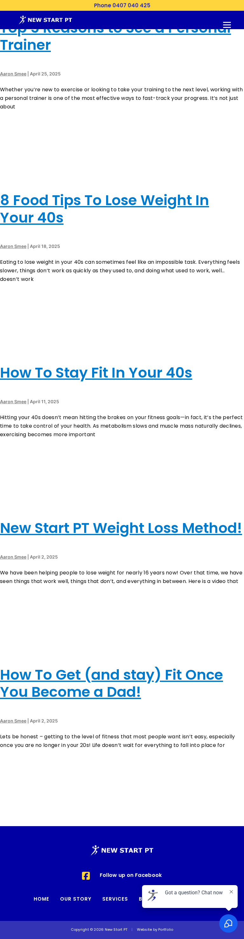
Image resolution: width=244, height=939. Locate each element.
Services (115, 899)
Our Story (76, 899)
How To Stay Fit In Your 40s (96, 374)
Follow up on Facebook (131, 875)
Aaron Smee (13, 73)
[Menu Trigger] (227, 24)
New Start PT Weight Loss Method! (121, 529)
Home (41, 899)
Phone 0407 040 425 (122, 6)
